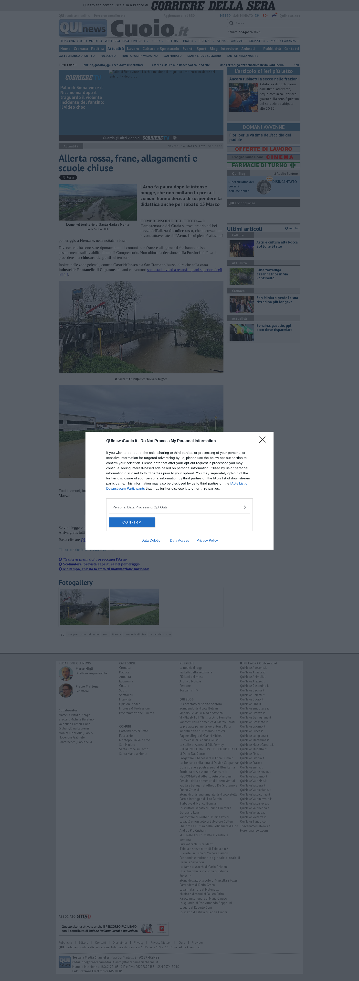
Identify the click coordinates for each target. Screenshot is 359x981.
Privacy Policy (207, 540)
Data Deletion (151, 540)
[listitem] (179, 507)
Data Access (179, 540)
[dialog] (179, 491)
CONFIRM (132, 522)
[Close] (264, 441)
